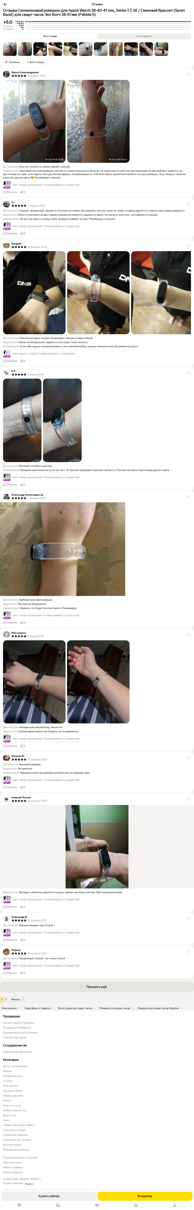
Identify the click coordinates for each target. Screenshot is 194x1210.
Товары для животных (15, 1135)
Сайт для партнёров (14, 1037)
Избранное (97, 1205)
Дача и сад (9, 1115)
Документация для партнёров (20, 1032)
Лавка (58, 1205)
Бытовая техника (13, 1076)
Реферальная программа (17, 1051)
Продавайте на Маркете (17, 1027)
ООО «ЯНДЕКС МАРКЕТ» (26, 1179)
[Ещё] (188, 74)
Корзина (135, 1205)
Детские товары (12, 1144)
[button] (5, 4)
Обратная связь (12, 1162)
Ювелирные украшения (16, 1149)
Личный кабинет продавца (18, 1022)
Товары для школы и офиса (18, 1125)
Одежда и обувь (12, 1090)
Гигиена (7, 1081)
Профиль (174, 1205)
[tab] (10, 49)
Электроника (10, 1085)
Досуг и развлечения (15, 1066)
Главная (19, 1205)
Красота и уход (12, 1105)
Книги (6, 1120)
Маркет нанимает (13, 1167)
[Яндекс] (29, 1184)
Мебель (7, 1071)
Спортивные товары (14, 1130)
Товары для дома (13, 1095)
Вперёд (16, 999)
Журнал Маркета (13, 1172)
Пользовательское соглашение (20, 1157)
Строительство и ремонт (17, 1139)
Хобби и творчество (14, 1110)
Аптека (7, 1100)
